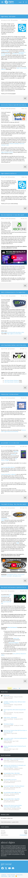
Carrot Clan (13, 454)
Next (14, 688)
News (5, 720)
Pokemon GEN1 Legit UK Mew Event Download (13, 430)
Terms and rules (11, 874)
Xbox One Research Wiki (6, 595)
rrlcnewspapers (23, 835)
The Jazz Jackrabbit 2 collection (8, 474)
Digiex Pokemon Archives (7, 152)
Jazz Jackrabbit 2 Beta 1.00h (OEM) (11, 773)
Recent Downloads (5, 755)
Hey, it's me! (6, 695)
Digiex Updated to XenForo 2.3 (8, 173)
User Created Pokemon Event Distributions (14, 761)
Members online (5, 814)
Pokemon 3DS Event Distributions (11, 809)
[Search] (26, 2)
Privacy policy (19, 874)
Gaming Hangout (8, 742)
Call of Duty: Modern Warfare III (11, 382)
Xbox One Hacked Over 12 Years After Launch (12, 215)
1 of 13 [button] (9, 688)
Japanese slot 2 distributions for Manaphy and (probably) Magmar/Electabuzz (15, 766)
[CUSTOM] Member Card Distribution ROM (13, 759)
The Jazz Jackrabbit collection (8, 467)
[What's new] (23, 2)
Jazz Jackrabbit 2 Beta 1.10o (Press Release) (14, 786)
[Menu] (2, 2)
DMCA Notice (4, 876)
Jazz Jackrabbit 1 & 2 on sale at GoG (10, 443)
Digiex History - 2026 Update (8, 16)
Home (13, 876)
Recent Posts (4, 692)
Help (9, 876)
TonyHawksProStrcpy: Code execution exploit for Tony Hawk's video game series (13, 575)
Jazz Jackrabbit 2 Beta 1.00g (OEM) (11, 799)
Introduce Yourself (8, 698)
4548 (18, 543)
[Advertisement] (14, 10)
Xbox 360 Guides (8, 714)
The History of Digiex (8, 724)
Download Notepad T (14, 642)
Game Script (16, 638)
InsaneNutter (15, 20)
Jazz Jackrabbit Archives (9, 776)
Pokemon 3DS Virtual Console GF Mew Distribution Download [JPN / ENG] (13, 806)
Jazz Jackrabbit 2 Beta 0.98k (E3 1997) (12, 792)
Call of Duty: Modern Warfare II (11, 380)
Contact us (3, 874)
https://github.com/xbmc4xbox (14, 333)
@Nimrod (16, 451)
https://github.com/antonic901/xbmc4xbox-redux (12, 332)
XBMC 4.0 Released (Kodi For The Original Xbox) (13, 292)
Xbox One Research (12, 627)
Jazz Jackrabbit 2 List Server (10, 779)
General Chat (7, 726)
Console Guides (7, 706)
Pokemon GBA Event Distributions (12, 769)
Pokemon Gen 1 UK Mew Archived (9, 394)
